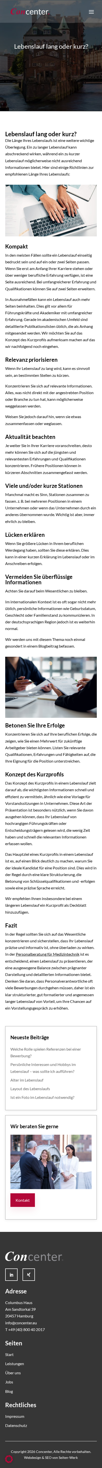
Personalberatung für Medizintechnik (47, 954)
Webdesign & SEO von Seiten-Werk (51, 1457)
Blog (9, 1391)
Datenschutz (16, 1425)
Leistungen (14, 1363)
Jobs (9, 1381)
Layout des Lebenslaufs (30, 1088)
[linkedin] (11, 1274)
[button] (9, 1459)
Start (9, 1354)
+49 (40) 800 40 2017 (26, 1329)
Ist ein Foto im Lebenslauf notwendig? (42, 1097)
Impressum (14, 1416)
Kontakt (23, 1200)
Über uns (13, 1372)
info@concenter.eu (21, 1322)
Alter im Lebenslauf (26, 1080)
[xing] (29, 1274)
